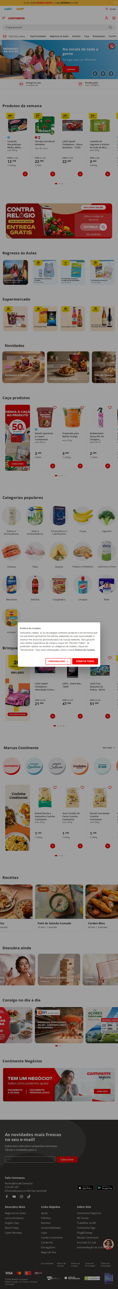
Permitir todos (85, 661)
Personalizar (57, 661)
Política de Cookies (85, 649)
